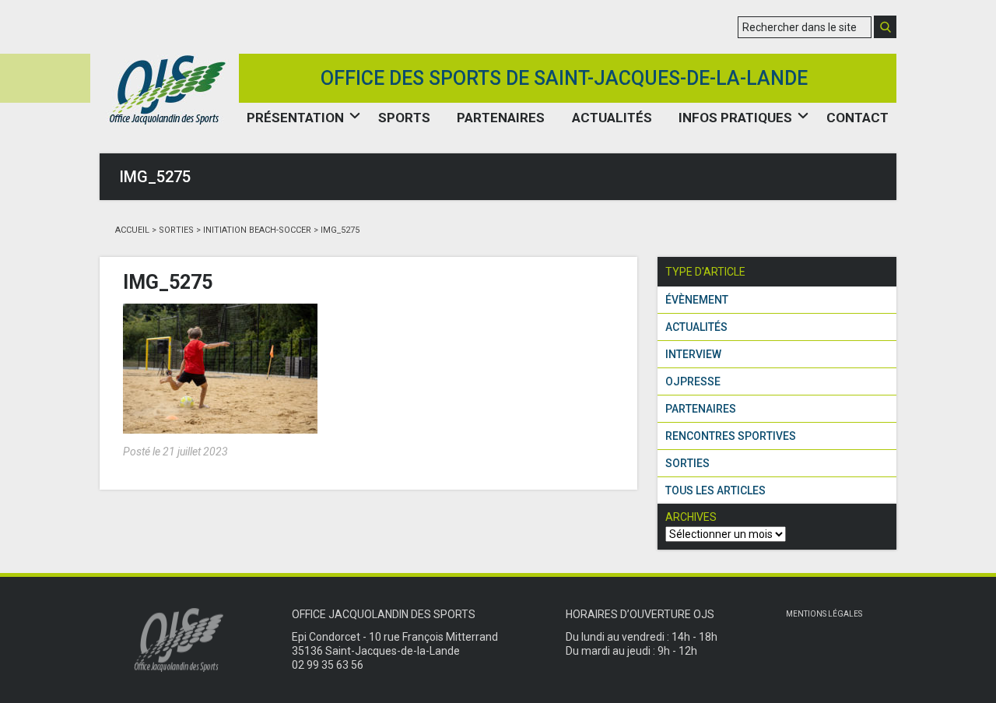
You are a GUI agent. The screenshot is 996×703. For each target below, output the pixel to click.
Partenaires (501, 117)
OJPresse (693, 381)
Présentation (295, 117)
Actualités (612, 117)
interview (693, 354)
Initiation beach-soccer (257, 230)
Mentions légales (824, 614)
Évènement (696, 300)
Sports (404, 117)
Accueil (132, 230)
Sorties (176, 230)
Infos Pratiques (735, 117)
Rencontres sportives (730, 436)
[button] (885, 27)
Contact (857, 117)
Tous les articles (715, 490)
